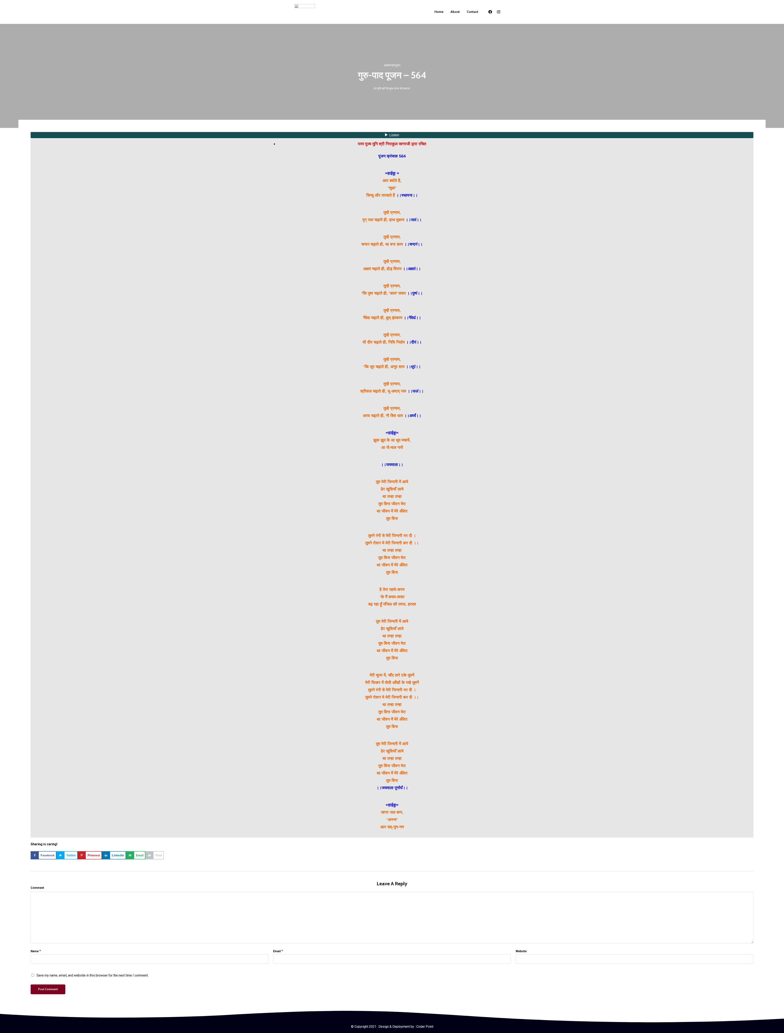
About (455, 12)
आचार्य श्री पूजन (392, 65)
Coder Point (424, 1027)
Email (277, 951)
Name (35, 951)
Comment (37, 887)
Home (438, 12)
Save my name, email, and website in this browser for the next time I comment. (92, 975)
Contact (472, 12)
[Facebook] (490, 12)
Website (521, 951)
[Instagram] (498, 12)
